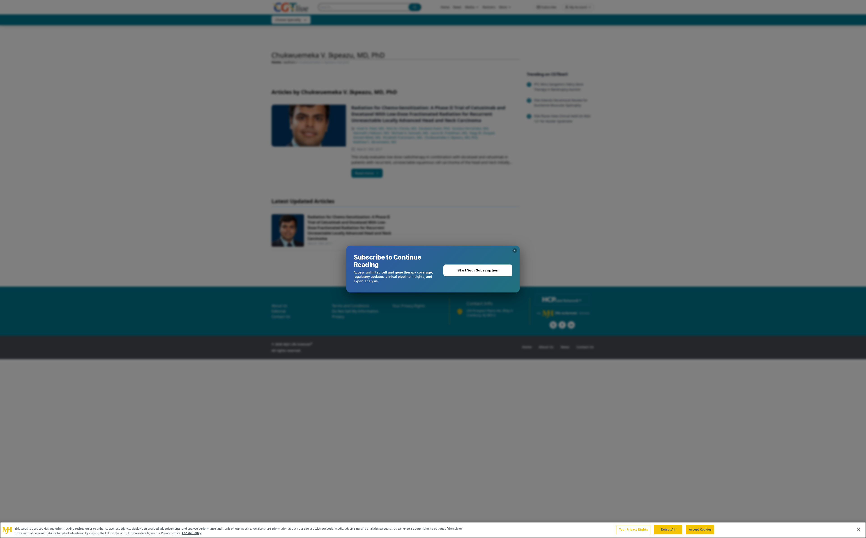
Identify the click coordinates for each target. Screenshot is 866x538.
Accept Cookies (700, 529)
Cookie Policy (191, 533)
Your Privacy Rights (633, 529)
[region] (433, 530)
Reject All (668, 529)
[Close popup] (514, 250)
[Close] (859, 529)
